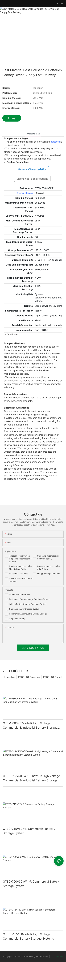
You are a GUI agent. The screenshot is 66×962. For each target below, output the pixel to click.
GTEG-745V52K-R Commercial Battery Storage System (29, 831)
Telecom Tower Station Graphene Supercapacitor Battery (20, 559)
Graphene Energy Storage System (24, 609)
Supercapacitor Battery (19, 594)
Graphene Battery (17, 618)
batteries (55, 141)
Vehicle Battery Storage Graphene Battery (28, 604)
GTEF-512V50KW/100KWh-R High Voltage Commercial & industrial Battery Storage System (31, 778)
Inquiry (11, 118)
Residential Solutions (18, 573)
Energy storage (24, 193)
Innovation (9, 677)
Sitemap (59, 956)
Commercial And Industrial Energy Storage (28, 614)
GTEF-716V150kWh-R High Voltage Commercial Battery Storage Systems (28, 936)
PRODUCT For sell (52, 677)
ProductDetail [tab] (33, 134)
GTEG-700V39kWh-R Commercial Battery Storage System (31, 884)
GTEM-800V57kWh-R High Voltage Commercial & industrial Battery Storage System (30, 726)
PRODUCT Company (29, 677)
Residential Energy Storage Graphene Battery (29, 599)
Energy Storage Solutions (48, 573)
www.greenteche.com (38, 956)
